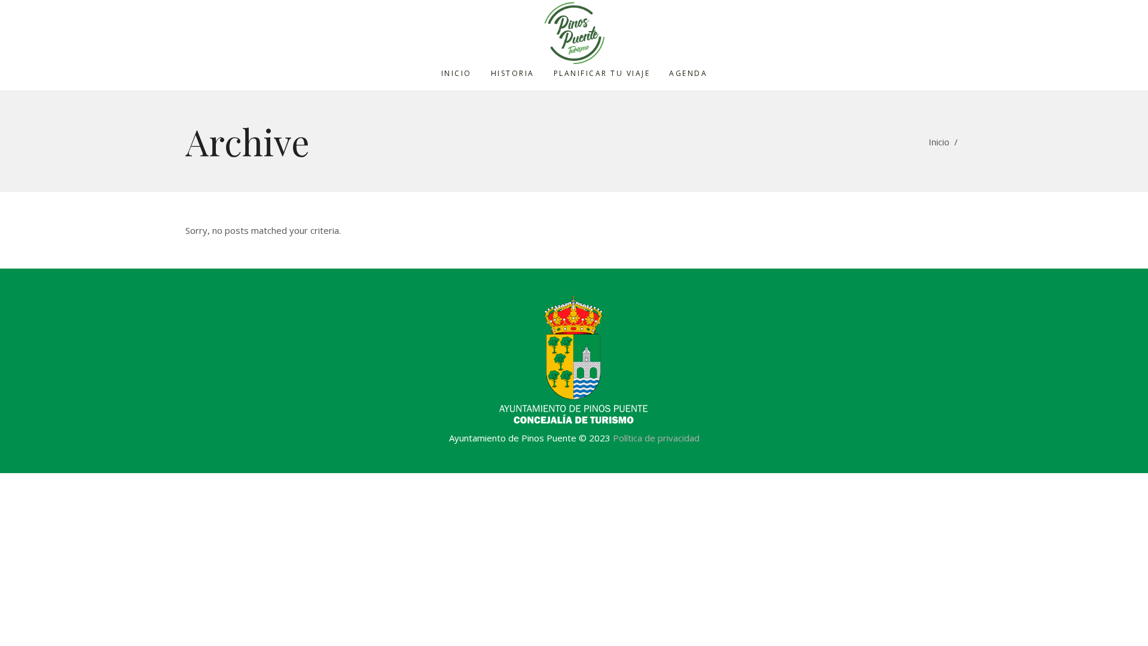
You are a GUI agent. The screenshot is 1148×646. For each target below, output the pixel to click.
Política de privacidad (656, 438)
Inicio (939, 142)
